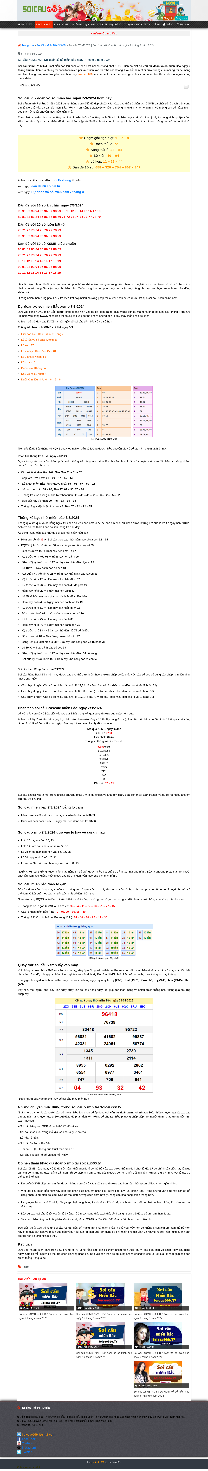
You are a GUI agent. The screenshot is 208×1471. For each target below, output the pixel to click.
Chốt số (169, 24)
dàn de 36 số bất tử (45, 186)
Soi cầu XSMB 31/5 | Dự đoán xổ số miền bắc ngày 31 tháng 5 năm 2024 (161, 1393)
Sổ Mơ (156, 24)
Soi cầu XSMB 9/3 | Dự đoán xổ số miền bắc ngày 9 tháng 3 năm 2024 (161, 1316)
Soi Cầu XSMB (43, 24)
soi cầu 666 (85, 74)
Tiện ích (183, 24)
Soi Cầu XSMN (60, 24)
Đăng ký (167, 18)
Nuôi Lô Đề (96, 24)
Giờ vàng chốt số (113, 24)
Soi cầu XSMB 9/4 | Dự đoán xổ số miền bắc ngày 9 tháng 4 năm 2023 (47, 1316)
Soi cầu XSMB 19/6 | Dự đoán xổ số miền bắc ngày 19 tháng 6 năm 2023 (104, 1355)
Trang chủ (27, 45)
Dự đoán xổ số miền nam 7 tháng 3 (57, 192)
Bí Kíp (147, 24)
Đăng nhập (181, 18)
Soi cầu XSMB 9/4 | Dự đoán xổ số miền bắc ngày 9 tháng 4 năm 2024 (161, 1355)
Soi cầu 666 (26, 24)
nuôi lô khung (61, 180)
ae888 (36, 1467)
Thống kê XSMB (132, 24)
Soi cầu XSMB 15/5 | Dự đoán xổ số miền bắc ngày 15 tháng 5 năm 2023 (104, 1316)
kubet (28, 1467)
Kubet (20, 1467)
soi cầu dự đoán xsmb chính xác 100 (129, 1112)
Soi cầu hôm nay (79, 24)
